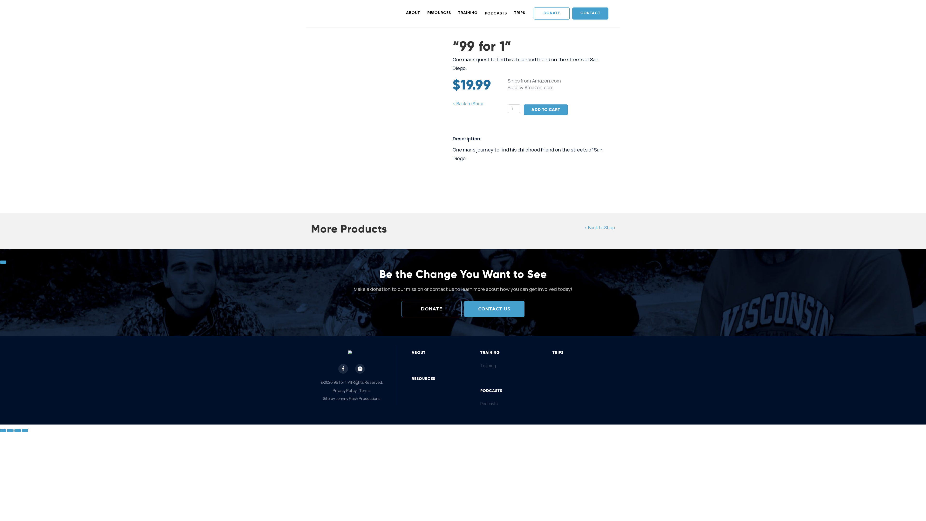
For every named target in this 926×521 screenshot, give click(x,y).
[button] (552, 13)
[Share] (17, 430)
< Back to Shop (468, 103)
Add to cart (545, 109)
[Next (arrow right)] (3, 262)
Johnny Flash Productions (358, 398)
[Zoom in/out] (3, 430)
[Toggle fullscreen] (10, 430)
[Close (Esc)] (25, 430)
